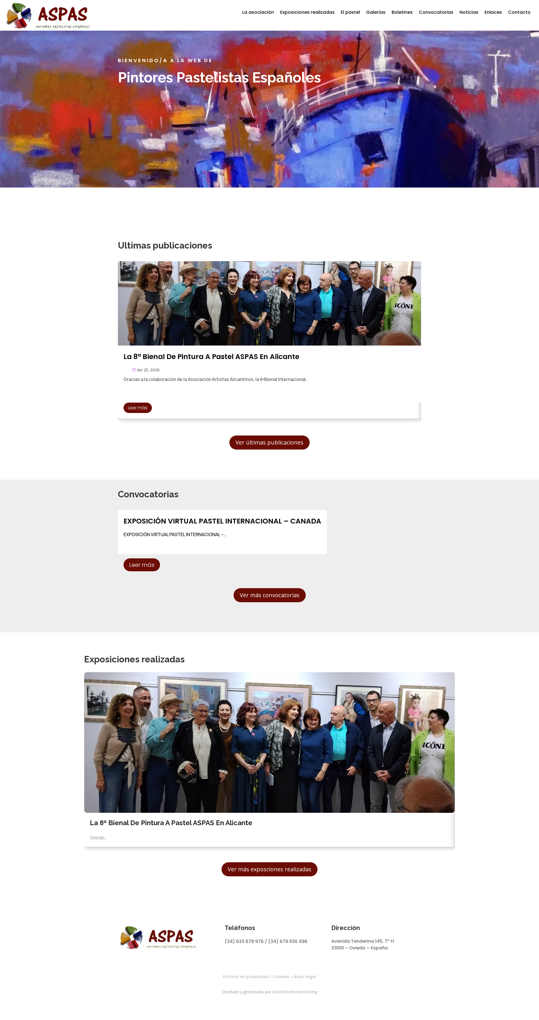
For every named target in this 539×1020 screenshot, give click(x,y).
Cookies (281, 977)
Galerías (375, 12)
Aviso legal (305, 977)
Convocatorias (436, 12)
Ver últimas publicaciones (269, 442)
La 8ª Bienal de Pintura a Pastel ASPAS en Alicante (211, 357)
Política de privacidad (245, 977)
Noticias (469, 12)
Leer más (137, 408)
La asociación (258, 12)
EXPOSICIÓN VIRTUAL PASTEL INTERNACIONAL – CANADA (222, 521)
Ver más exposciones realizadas (269, 869)
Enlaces (493, 12)
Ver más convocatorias (270, 595)
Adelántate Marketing (294, 992)
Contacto (519, 12)
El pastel (350, 12)
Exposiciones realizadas (307, 12)
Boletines (402, 12)
